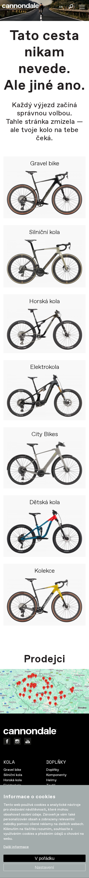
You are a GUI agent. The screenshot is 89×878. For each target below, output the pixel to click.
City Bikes (44, 434)
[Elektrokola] (44, 395)
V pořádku (44, 858)
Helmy (51, 780)
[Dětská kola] (44, 531)
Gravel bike (44, 164)
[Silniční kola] (44, 262)
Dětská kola (44, 503)
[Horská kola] (44, 329)
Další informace (16, 847)
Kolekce (44, 571)
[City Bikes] (44, 463)
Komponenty (56, 775)
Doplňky (52, 770)
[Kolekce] (44, 600)
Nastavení (44, 867)
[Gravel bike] (44, 193)
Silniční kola (44, 232)
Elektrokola (44, 367)
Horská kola (44, 302)
